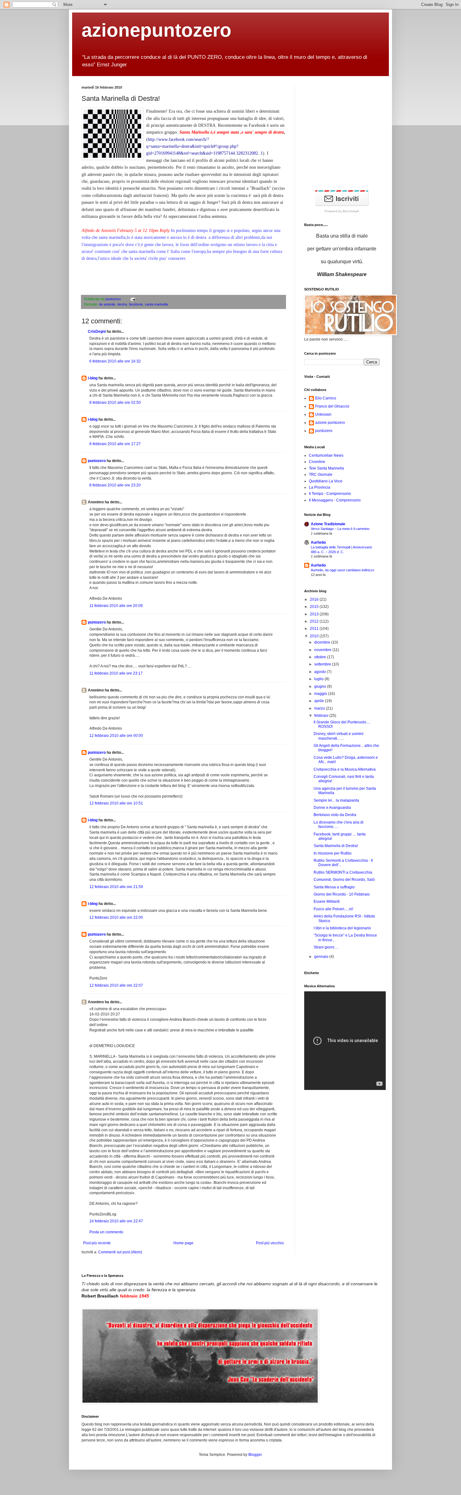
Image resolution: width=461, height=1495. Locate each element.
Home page (183, 1243)
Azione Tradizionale (328, 524)
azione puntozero (330, 422)
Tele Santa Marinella (326, 468)
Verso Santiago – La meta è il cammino (340, 529)
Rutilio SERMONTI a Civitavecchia (343, 872)
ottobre (320, 657)
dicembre (322, 642)
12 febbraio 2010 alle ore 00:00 (116, 735)
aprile (319, 701)
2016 (315, 599)
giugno (320, 686)
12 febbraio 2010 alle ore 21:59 (116, 887)
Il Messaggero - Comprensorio (335, 500)
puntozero (113, 299)
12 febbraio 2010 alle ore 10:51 (116, 803)
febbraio (321, 715)
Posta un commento (106, 1232)
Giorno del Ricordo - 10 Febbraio (342, 894)
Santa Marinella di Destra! (336, 846)
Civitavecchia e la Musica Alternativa (345, 769)
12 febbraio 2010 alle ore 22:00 (116, 917)
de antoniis (107, 304)
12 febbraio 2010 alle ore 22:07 (116, 985)
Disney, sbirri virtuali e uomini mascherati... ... (338, 736)
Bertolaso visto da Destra (335, 815)
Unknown (323, 414)
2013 (315, 614)
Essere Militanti (327, 901)
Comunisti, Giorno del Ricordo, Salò (344, 879)
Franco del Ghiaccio (332, 406)
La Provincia (319, 487)
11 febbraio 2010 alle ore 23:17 (116, 673)
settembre (323, 664)
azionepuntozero (156, 30)
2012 (315, 621)
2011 (315, 628)
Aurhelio (318, 542)
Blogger (255, 1454)
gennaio (321, 956)
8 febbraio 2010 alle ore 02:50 (115, 402)
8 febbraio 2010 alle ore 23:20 (115, 485)
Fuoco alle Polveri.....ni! (333, 909)
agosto (320, 672)
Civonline (317, 462)
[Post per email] (132, 299)
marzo (320, 708)
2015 (315, 606)
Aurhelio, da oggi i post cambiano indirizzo (342, 570)
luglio (319, 679)
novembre (323, 650)
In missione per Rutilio (333, 853)
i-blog (93, 378)
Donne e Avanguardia (332, 807)
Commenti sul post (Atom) (120, 1252)
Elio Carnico (325, 398)
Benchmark (351, 211)
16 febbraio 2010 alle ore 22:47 (116, 1221)
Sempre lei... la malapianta (336, 800)
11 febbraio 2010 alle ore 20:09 (116, 606)
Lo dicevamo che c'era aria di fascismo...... (338, 824)
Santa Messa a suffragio (334, 887)
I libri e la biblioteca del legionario (342, 928)
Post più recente (97, 1243)
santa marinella (156, 304)
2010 (315, 636)
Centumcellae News (326, 455)
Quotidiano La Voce (325, 481)
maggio (321, 693)
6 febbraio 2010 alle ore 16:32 (115, 361)
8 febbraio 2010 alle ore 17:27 (115, 444)
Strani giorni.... (326, 947)
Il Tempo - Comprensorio (330, 493)
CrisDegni (97, 331)
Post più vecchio (270, 1243)
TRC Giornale (320, 474)
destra (122, 304)
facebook (136, 304)
